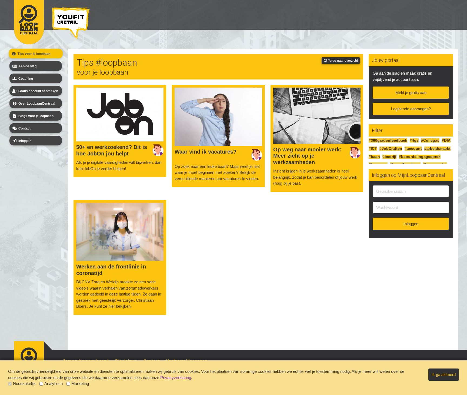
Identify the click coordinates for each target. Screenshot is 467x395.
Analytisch (53, 383)
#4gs (414, 140)
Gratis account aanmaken (38, 91)
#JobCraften (390, 149)
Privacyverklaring (175, 377)
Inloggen (24, 141)
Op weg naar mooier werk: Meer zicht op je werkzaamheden (307, 156)
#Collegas (430, 140)
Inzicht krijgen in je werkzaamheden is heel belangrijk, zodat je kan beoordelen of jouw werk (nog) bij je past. (315, 177)
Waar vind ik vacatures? (205, 152)
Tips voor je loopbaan (34, 54)
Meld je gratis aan (410, 92)
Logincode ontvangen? (411, 109)
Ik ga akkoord (444, 374)
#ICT (373, 149)
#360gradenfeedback (388, 140)
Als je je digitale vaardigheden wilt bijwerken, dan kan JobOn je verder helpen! (118, 165)
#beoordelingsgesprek (420, 157)
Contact (24, 128)
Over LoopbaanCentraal (36, 103)
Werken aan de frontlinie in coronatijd (111, 270)
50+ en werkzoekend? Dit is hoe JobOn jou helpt (111, 150)
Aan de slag (27, 66)
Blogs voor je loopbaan (36, 116)
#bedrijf (389, 157)
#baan (374, 157)
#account (413, 149)
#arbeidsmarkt (437, 149)
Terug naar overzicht (342, 60)
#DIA (446, 140)
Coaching (25, 79)
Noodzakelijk (24, 383)
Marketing (80, 383)
